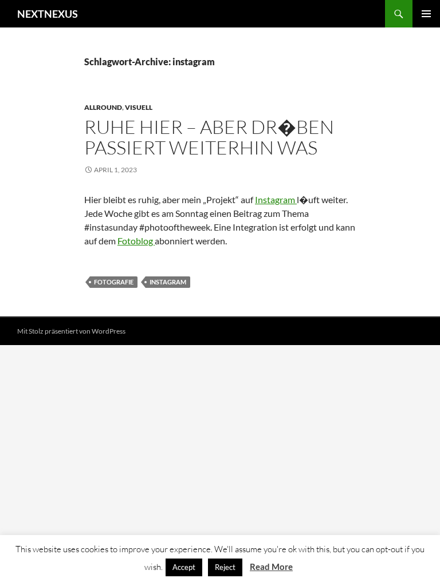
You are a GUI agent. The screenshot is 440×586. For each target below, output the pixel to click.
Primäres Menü (426, 13)
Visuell (138, 107)
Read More (271, 566)
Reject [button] (225, 567)
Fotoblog (136, 240)
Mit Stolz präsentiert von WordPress (71, 331)
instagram (168, 282)
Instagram (276, 199)
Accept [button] (183, 567)
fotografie (113, 282)
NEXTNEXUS (47, 13)
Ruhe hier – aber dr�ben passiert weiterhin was (209, 137)
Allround (103, 107)
